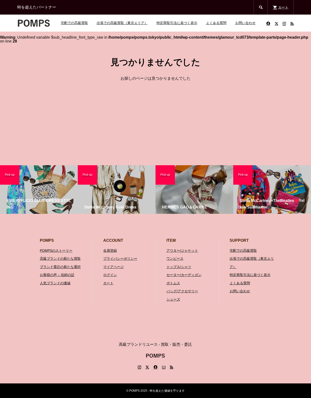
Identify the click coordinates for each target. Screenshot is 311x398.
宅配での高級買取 (74, 23)
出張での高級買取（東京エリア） (122, 23)
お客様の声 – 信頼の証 (57, 275)
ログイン (110, 275)
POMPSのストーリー (56, 250)
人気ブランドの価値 (55, 283)
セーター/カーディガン (183, 275)
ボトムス (173, 283)
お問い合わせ (245, 23)
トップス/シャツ (178, 267)
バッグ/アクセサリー (182, 291)
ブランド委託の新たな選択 (60, 267)
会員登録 (110, 250)
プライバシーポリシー (120, 258)
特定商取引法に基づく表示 (176, 23)
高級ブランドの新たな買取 (60, 258)
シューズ (173, 299)
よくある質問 (216, 23)
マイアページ (113, 267)
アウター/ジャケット (182, 250)
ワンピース (174, 258)
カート (108, 283)
